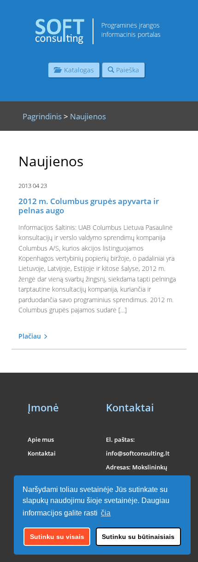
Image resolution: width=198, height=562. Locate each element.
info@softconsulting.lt (137, 453)
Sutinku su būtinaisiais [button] (138, 536)
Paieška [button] (126, 69)
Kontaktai (42, 453)
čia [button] (106, 513)
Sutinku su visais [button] (57, 536)
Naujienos (88, 116)
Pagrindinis (42, 116)
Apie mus (41, 439)
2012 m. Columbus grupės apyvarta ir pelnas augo (88, 206)
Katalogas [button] (77, 69)
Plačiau (30, 336)
